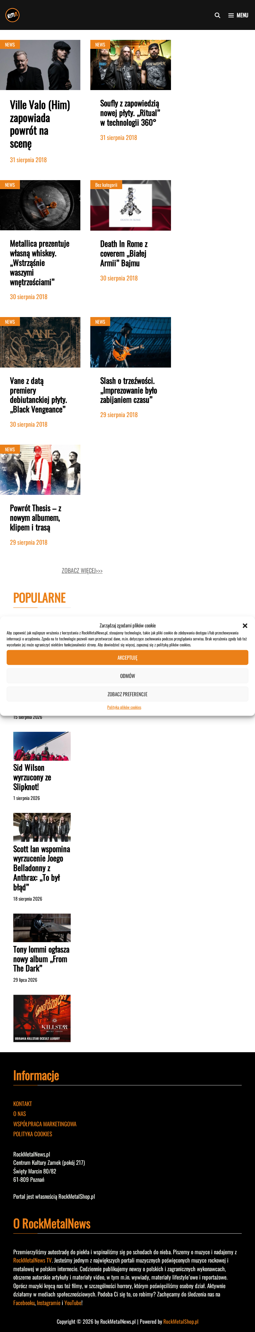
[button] (245, 625)
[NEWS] (40, 87)
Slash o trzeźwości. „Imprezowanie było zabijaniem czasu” (128, 389)
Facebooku (24, 1302)
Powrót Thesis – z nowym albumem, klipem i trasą (35, 517)
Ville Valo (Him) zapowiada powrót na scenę (40, 123)
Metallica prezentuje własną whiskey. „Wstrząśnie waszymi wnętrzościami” (39, 262)
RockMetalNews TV (32, 1260)
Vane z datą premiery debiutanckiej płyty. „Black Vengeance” (38, 394)
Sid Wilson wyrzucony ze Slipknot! (32, 776)
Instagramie (48, 1302)
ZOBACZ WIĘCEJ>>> (82, 570)
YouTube (72, 1302)
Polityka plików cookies (124, 707)
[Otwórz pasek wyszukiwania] (217, 15)
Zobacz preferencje (127, 694)
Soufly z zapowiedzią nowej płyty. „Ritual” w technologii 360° (130, 112)
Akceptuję (127, 657)
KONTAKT (22, 1103)
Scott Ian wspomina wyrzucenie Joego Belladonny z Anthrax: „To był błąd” (41, 867)
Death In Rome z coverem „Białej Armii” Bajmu (123, 253)
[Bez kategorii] (130, 228)
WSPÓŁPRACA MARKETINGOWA (44, 1124)
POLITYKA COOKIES (32, 1134)
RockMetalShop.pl (181, 1321)
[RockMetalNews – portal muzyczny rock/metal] (12, 15)
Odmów (127, 675)
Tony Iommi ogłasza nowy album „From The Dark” (41, 958)
